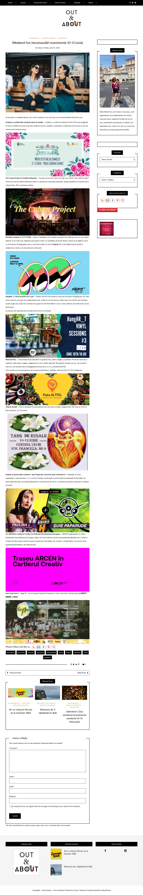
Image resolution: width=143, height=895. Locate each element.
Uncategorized (49, 38)
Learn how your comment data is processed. (53, 825)
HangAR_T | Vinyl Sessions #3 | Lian (20, 296)
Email (12, 786)
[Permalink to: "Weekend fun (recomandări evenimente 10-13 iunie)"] (47, 82)
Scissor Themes (79, 890)
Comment (13, 748)
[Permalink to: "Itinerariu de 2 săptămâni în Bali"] (47, 693)
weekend (62, 38)
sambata (77, 652)
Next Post (82, 673)
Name (12, 777)
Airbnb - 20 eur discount (108, 210)
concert (31, 652)
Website (12, 796)
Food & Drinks (60, 3)
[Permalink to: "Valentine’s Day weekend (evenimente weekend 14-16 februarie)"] (74, 693)
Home (10, 3)
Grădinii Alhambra (25, 182)
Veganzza (78, 370)
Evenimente (34, 38)
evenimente (51, 652)
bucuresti (21, 652)
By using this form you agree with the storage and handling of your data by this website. (45, 806)
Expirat (55, 244)
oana (40, 48)
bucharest (11, 652)
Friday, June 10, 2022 (52, 48)
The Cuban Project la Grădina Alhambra (21, 178)
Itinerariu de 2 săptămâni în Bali (78, 867)
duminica (40, 652)
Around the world (40, 3)
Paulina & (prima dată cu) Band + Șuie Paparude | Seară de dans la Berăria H (35, 475)
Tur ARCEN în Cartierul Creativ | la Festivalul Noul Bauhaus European (33, 534)
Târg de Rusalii (11, 407)
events (68, 652)
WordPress (106, 890)
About (90, 3)
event (61, 652)
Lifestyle (77, 3)
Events (23, 3)
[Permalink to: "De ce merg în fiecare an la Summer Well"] (20, 693)
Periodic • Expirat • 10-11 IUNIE (18, 237)
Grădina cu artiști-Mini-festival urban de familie (24, 122)
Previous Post (15, 673)
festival (26, 703)
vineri (85, 652)
